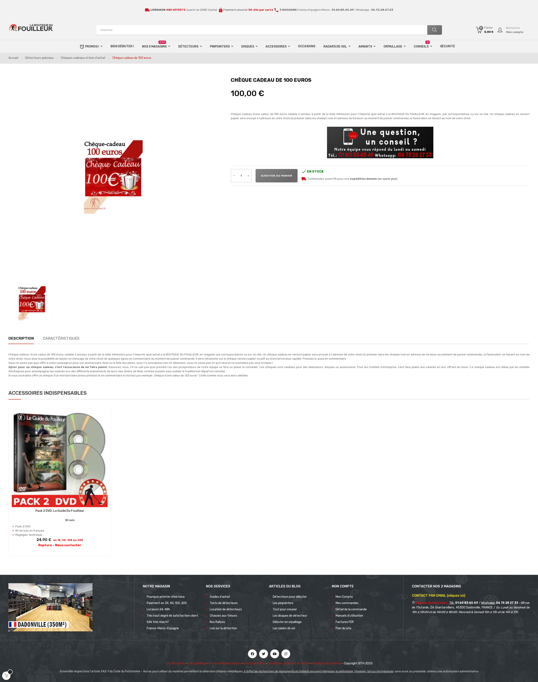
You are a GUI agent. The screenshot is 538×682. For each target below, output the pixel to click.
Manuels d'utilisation (349, 615)
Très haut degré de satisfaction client (172, 615)
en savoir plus (387, 178)
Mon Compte (344, 597)
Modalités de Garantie (326, 663)
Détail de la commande (351, 609)
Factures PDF (345, 622)
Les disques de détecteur (290, 615)
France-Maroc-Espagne (163, 628)
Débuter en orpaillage (287, 622)
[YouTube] (274, 653)
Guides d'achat (220, 597)
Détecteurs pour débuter (290, 597)
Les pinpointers (283, 603)
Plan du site (343, 628)
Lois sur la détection (223, 628)
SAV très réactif (158, 622)
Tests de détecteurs (224, 603)
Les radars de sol (284, 628)
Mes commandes (347, 603)
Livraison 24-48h (158, 609)
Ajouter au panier (276, 175)
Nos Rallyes (217, 622)
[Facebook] (252, 653)
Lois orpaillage (197, 663)
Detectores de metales (225, 663)
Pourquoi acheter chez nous (166, 597)
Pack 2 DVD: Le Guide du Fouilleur (59, 511)
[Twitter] (263, 653)
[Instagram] (285, 653)
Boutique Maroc (254, 663)
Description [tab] (21, 338)
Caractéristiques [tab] (61, 338)
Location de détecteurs (226, 609)
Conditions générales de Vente (288, 663)
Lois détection (175, 663)
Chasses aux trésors (223, 615)
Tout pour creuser (285, 609)
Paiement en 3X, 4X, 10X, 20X (167, 603)
